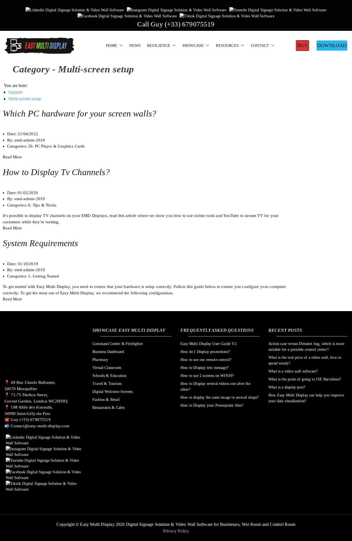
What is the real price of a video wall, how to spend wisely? (304, 360)
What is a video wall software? (293, 371)
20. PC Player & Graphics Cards (56, 146)
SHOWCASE (193, 45)
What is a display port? (286, 387)
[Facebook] (127, 16)
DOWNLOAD (331, 45)
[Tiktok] (227, 16)
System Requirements (40, 243)
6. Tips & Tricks (42, 205)
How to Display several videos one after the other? (215, 387)
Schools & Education (109, 376)
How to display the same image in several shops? (219, 397)
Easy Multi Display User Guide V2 (208, 344)
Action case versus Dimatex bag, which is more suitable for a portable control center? (306, 347)
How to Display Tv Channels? (56, 172)
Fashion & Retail (106, 400)
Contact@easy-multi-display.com (40, 426)
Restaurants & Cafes (108, 408)
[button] (120, 46)
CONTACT (260, 45)
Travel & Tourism (107, 384)
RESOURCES (227, 45)
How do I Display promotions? (205, 352)
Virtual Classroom (106, 368)
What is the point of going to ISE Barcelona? (304, 379)
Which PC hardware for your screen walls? (79, 113)
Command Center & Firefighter (117, 344)
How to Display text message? (204, 368)
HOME (111, 45)
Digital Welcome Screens (112, 392)
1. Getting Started (43, 276)
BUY (302, 45)
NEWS (135, 45)
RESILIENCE (158, 45)
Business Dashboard (108, 352)
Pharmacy (100, 360)
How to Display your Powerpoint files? (211, 405)
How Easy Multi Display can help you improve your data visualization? (306, 398)
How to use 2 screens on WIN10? (207, 376)
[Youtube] (278, 10)
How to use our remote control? (205, 360)
